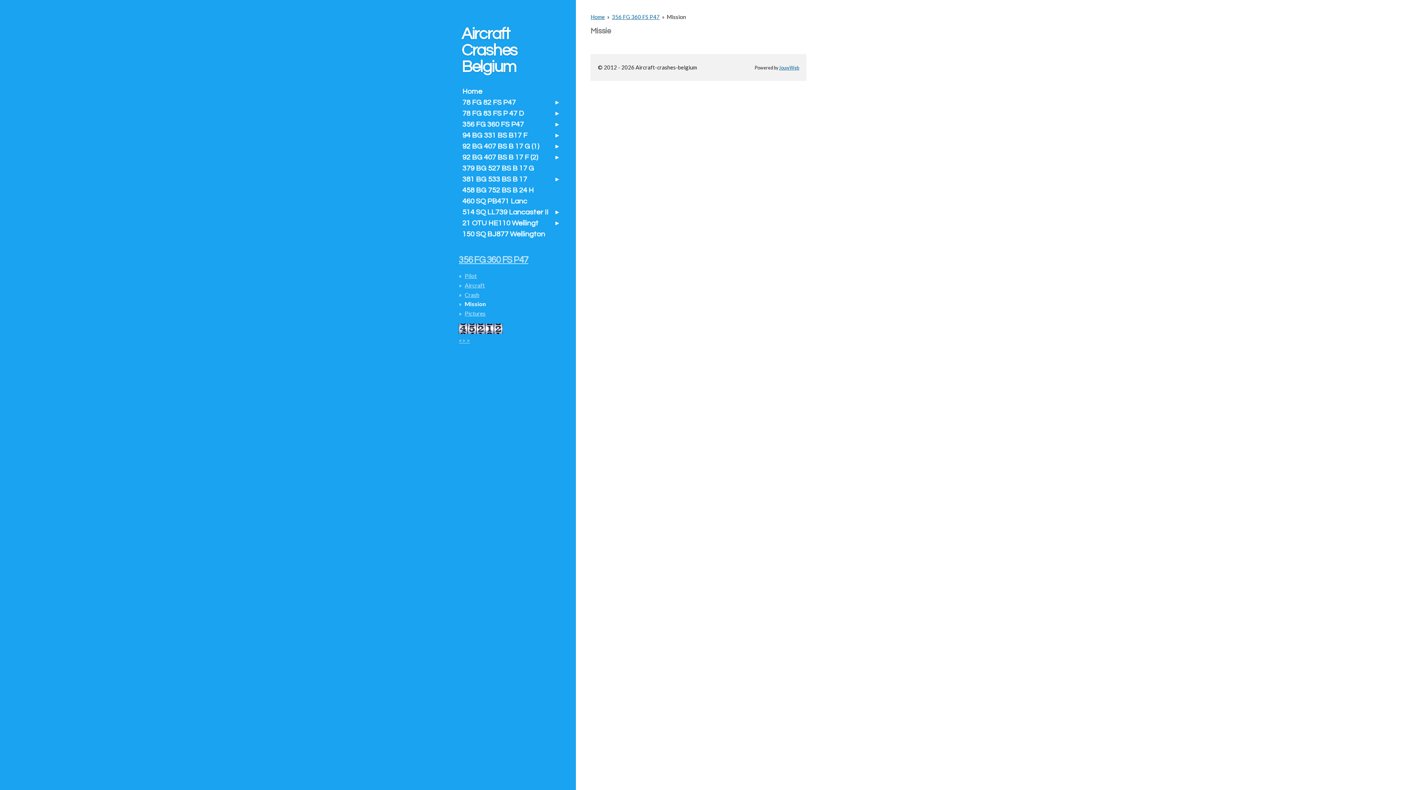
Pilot (471, 275)
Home (598, 17)
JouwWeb (789, 68)
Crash (472, 294)
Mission (676, 17)
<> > (464, 340)
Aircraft (475, 285)
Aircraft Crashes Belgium (489, 50)
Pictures (475, 313)
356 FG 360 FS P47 (636, 17)
